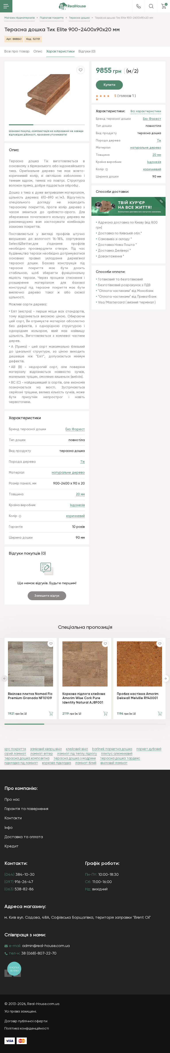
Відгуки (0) (87, 51)
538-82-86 (19, 889)
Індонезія (154, 162)
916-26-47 (18, 882)
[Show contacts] (138, 6)
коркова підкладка (56, 763)
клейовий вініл (77, 749)
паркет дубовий (148, 749)
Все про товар (16, 51)
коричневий (152, 169)
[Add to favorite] (50, 643)
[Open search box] (151, 6)
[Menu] (6, 6)
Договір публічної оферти (25, 1021)
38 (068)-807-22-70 (38, 953)
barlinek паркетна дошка (112, 749)
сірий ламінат (15, 753)
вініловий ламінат (114, 763)
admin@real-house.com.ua (46, 946)
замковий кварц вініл (46, 749)
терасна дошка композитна (26, 758)
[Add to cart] (51, 713)
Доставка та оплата (23, 837)
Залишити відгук (47, 595)
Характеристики (60, 51)
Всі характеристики (146, 111)
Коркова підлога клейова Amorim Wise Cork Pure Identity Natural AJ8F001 (83, 698)
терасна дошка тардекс (120, 758)
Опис (37, 51)
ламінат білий (85, 763)
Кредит (11, 846)
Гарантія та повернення (26, 809)
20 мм (157, 154)
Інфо (8, 828)
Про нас (12, 800)
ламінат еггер (41, 753)
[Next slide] (165, 678)
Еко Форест (152, 118)
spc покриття (15, 749)
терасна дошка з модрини (75, 758)
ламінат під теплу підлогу (77, 753)
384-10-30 (19, 875)
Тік (159, 140)
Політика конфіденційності (26, 1028)
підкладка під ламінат (21, 763)
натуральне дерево (145, 147)
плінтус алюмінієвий (116, 753)
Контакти (13, 818)
